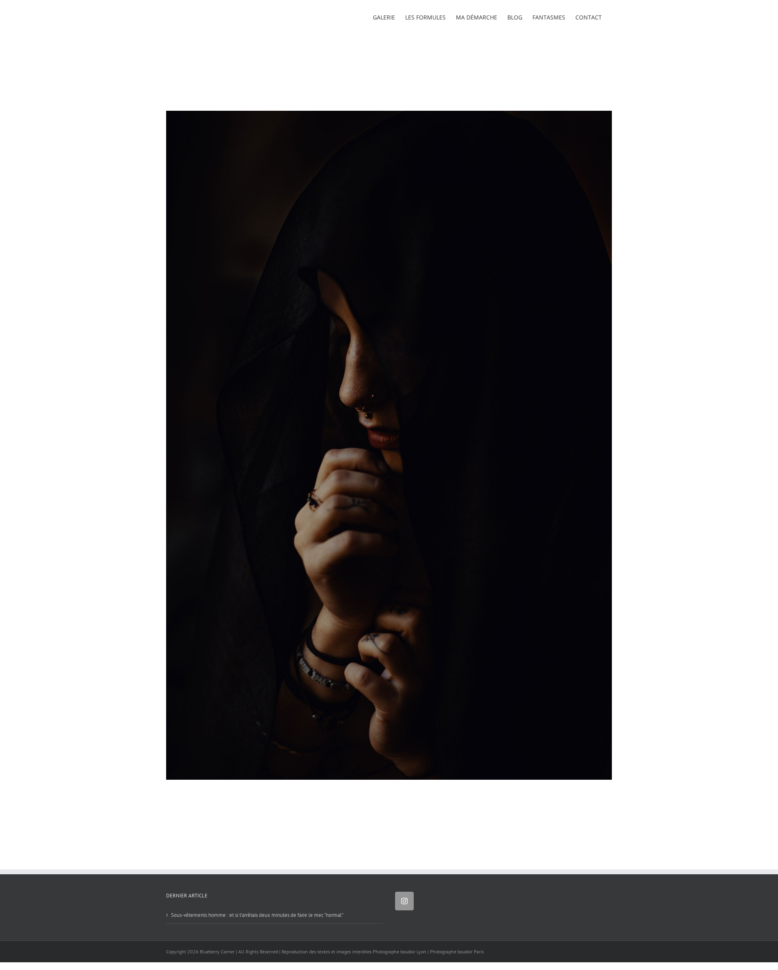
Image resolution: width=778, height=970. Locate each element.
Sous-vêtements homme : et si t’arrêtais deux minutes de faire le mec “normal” (257, 915)
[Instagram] (404, 901)
